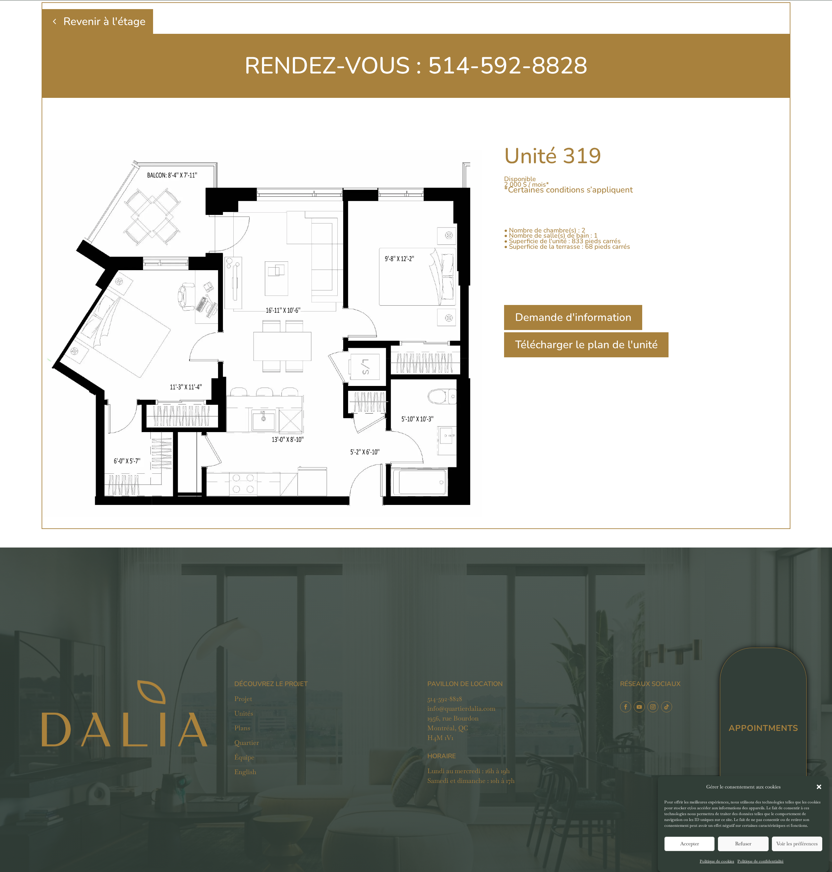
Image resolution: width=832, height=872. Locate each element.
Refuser (743, 844)
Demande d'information (573, 317)
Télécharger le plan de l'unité (586, 344)
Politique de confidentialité (760, 861)
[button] (819, 787)
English (245, 772)
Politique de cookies (717, 861)
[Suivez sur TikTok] (666, 706)
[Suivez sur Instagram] (652, 706)
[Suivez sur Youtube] (639, 706)
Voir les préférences (797, 844)
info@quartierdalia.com (461, 708)
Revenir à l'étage (104, 21)
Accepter (689, 844)
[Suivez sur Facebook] (625, 706)
